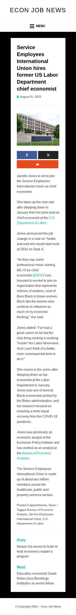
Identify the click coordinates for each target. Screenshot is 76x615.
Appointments (38, 505)
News (52, 505)
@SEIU (37, 275)
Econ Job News (38, 10)
